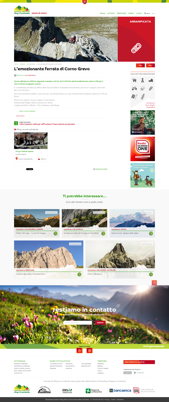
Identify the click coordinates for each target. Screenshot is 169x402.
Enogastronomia (56, 366)
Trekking (53, 368)
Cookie (113, 399)
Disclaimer (120, 399)
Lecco (100, 370)
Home (16, 64)
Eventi (131, 13)
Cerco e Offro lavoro (22, 368)
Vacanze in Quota (56, 363)
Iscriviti (100, 322)
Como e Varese (103, 368)
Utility (139, 13)
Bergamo (101, 363)
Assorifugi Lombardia (22, 366)
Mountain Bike (86, 363)
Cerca (148, 13)
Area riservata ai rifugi (134, 362)
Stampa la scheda (101, 169)
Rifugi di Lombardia (22, 9)
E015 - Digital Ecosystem (22, 370)
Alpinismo (69, 363)
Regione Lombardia (21, 363)
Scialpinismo (70, 366)
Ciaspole (69, 368)
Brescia (100, 366)
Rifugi (102, 13)
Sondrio (101, 373)
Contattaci (18, 373)
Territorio (121, 13)
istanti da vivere (39, 13)
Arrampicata (31, 64)
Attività (111, 13)
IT (152, 13)
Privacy (107, 399)
